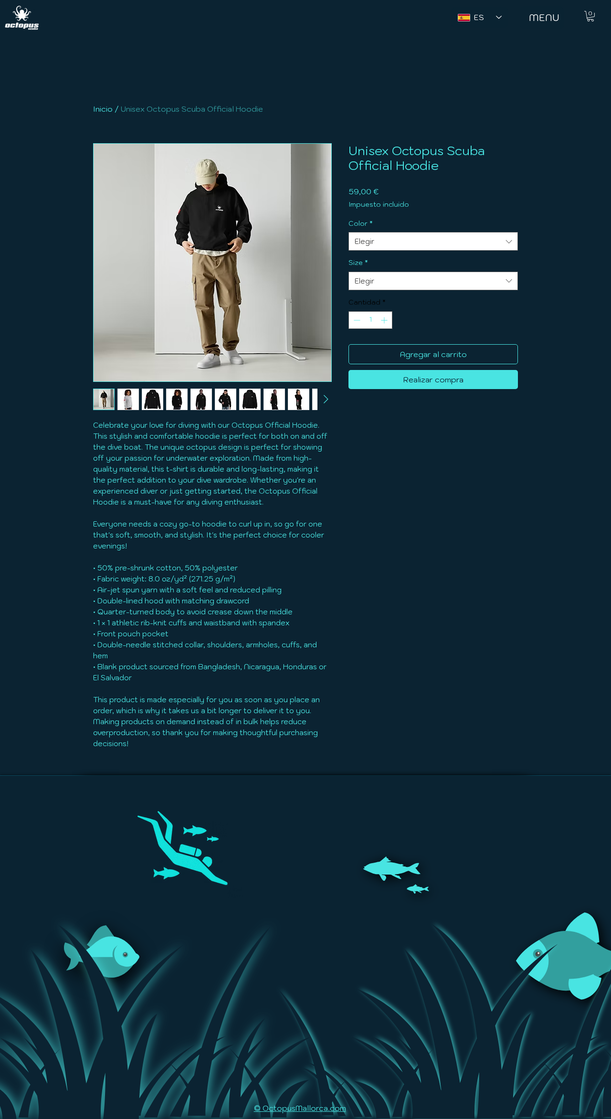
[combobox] (433, 241)
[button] (590, 16)
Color (360, 223)
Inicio (103, 109)
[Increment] (385, 320)
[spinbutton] (370, 320)
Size (358, 262)
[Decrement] (356, 320)
